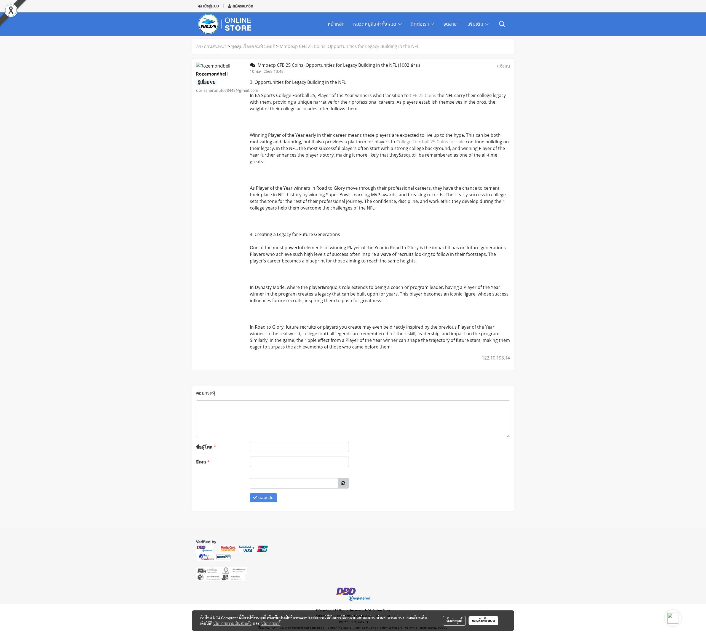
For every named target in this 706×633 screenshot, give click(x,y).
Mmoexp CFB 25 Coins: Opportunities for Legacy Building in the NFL (349, 46)
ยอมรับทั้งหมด (483, 620)
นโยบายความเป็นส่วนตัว (232, 623)
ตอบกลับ (265, 498)
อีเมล (203, 462)
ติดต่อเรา (420, 24)
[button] (502, 24)
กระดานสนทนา (211, 46)
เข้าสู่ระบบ (210, 6)
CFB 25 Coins (423, 95)
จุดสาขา (451, 24)
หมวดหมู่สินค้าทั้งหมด (375, 24)
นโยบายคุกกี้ (270, 623)
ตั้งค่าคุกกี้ (454, 620)
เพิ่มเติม (476, 24)
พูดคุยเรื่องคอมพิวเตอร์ (253, 46)
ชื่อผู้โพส (206, 447)
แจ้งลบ (503, 66)
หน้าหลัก (336, 24)
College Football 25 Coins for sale (430, 142)
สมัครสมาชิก (242, 6)
